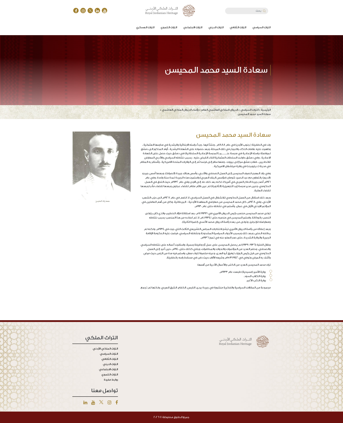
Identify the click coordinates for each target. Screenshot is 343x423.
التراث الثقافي (238, 27)
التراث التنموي (169, 27)
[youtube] (104, 10)
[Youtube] (93, 402)
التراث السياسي (261, 27)
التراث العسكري (145, 27)
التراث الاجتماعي (192, 27)
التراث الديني (215, 27)
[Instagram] (83, 10)
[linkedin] (97, 10)
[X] (90, 10)
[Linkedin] (85, 402)
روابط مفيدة (111, 379)
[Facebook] (76, 10)
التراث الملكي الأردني (105, 348)
